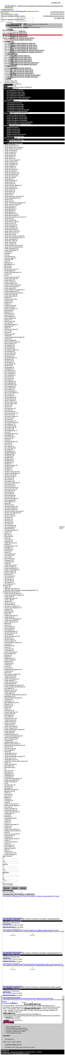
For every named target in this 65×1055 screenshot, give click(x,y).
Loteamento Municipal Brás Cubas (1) (15, 695)
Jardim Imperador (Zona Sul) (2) (14, 196)
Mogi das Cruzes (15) (10, 690)
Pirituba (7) (7, 304)
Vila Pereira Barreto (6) (11, 487)
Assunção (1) (8, 644)
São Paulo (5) (8, 772)
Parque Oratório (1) (10, 571)
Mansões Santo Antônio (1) (12, 744)
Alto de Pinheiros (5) (10, 54)
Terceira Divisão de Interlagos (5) (14, 337)
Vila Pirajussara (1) (9, 490)
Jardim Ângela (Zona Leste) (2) (13, 147)
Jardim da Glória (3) (10, 721)
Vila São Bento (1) (9, 750)
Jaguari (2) (7, 819)
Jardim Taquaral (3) (10, 242)
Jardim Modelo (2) (10, 212)
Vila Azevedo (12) (9, 354)
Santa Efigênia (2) (9, 316)
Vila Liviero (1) (8, 449)
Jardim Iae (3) (8, 195)
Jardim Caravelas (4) (10, 161)
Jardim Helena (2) (9, 191)
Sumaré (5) (7, 332)
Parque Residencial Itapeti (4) (13, 698)
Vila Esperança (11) (10, 408)
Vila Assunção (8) (9, 576)
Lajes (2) (7, 832)
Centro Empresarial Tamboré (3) (14, 595)
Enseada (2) (8, 816)
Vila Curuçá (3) (8, 577)
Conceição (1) (8, 668)
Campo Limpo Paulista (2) (12, 812)
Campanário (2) (9, 663)
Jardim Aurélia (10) (10, 153)
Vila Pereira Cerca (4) (10, 489)
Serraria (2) (7, 672)
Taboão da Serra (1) (10, 853)
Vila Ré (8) (7, 503)
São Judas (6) (8, 323)
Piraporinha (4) (8, 671)
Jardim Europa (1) (9, 182)
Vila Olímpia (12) (9, 478)
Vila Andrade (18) (9, 348)
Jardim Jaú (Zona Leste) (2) (12, 204)
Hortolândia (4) (8, 777)
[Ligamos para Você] (7, 10)
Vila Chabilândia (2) (10, 383)
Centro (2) (7, 823)
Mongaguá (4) (8, 788)
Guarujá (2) (7, 815)
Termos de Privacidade (7, 14)
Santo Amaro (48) (9, 321)
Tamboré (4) (8, 601)
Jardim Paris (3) (9, 218)
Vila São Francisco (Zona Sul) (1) (14, 511)
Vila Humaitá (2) (9, 582)
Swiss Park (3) (8, 747)
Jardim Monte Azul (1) (11, 214)
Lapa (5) (6, 255)
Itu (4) (6, 783)
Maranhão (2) (8, 263)
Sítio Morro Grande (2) (11, 329)
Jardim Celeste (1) (9, 166)
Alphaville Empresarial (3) (12, 592)
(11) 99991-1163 (55, 2)
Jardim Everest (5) (10, 184)
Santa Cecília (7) (9, 315)
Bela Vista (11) (8, 60)
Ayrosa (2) (7, 533)
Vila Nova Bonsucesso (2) (12, 636)
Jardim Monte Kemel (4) (11, 215)
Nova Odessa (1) (9, 846)
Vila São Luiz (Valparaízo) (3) (13, 607)
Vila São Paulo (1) (9, 835)
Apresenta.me (5, 1050)
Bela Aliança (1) (9, 59)
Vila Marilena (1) (9, 456)
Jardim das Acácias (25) (11, 172)
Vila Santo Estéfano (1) (11, 508)
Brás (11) (7, 66)
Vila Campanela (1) (10, 372)
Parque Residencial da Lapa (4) (13, 293)
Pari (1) (6, 275)
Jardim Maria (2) (9, 813)
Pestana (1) (7, 544)
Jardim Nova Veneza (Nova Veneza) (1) (16, 761)
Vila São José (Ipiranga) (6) (12, 513)
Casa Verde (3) (8, 78)
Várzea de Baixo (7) (10, 343)
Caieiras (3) (7, 799)
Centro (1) (7, 709)
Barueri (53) (8, 585)
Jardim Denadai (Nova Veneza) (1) (14, 756)
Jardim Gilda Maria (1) (10, 188)
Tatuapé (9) (7, 335)
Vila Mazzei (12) (9, 462)
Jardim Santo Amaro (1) (11, 233)
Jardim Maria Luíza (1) (11, 759)
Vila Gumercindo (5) (10, 427)
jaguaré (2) (7, 797)
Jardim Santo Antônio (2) (11, 829)
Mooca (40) (7, 267)
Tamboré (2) (8, 826)
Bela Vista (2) (8, 535)
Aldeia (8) (7, 587)
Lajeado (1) (7, 253)
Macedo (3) (7, 623)
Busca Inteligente (8, 30)
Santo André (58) (9, 558)
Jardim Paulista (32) (10, 220)
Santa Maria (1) (8, 549)
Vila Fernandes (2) (9, 411)
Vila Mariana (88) (9, 454)
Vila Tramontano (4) (10, 525)
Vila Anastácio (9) (9, 346)
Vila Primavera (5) (9, 497)
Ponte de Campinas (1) (11, 842)
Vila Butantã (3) (9, 369)
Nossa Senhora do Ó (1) (11, 269)
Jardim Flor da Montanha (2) (12, 619)
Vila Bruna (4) (8, 365)
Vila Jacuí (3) (8, 445)
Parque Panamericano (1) (11, 291)
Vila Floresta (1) (9, 579)
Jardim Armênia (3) (10, 691)
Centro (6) (7, 666)
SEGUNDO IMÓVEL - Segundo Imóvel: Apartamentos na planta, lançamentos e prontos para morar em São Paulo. (34, 6)
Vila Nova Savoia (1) (10, 476)
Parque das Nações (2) (11, 568)
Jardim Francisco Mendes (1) (13, 185)
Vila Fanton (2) (8, 410)
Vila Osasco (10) (9, 555)
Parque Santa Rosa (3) (11, 712)
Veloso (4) (7, 552)
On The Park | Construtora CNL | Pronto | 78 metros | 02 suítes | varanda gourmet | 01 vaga (32, 953)
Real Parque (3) (9, 310)
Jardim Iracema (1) (10, 723)
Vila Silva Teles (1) (9, 516)
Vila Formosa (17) (9, 414)
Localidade (6, 41)
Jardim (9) (7, 563)
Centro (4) (7, 793)
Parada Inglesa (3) (9, 271)
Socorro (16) (8, 331)
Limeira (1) (7, 843)
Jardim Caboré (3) (9, 158)
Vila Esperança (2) (9, 785)
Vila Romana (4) (9, 505)
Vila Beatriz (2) (8, 359)
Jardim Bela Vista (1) (10, 565)
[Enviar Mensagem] (33, 21)
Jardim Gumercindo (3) (11, 620)
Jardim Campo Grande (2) (12, 160)
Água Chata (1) (8, 612)
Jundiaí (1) (7, 840)
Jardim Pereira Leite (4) (11, 222)
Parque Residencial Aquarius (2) (14, 685)
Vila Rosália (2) (8, 638)
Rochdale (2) (8, 547)
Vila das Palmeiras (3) (10, 633)
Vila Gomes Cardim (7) (11, 416)
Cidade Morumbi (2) (10, 676)
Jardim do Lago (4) (10, 177)
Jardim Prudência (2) (10, 226)
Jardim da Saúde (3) (10, 171)
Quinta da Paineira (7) (10, 309)
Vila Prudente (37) (9, 502)
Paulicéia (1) (8, 655)
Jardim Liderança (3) (10, 206)
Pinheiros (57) (8, 302)
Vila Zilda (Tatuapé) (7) (11, 530)
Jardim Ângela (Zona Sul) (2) (13, 149)
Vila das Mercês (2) (10, 399)
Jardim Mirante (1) (9, 210)
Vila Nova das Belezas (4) (12, 473)
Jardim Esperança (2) (10, 598)
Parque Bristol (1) (9, 280)
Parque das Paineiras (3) (11, 286)
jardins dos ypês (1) (10, 848)
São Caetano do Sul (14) (11, 702)
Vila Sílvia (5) (8, 517)
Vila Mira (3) (8, 464)
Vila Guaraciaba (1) (10, 421)
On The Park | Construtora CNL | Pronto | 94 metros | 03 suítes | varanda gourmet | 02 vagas (31, 919)
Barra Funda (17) (9, 57)
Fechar (23, 888)
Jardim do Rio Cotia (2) (11, 804)
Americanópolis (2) (10, 55)
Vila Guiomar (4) (9, 581)
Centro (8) (7, 538)
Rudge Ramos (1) (9, 658)
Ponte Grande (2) (9, 626)
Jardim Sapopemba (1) (11, 239)
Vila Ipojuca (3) (8, 438)
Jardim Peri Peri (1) (10, 223)
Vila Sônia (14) (8, 519)
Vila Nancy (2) (8, 470)
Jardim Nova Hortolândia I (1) (13, 778)
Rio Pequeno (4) (9, 313)
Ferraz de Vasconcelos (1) (12, 834)
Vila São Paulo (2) (9, 514)
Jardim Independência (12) (12, 198)
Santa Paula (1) (8, 706)
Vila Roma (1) (8, 851)
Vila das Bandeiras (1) (10, 631)
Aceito (16, 14)
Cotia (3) (7, 802)
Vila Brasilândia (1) (9, 364)
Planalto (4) (7, 657)
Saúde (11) (7, 327)
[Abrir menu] (1, 82)
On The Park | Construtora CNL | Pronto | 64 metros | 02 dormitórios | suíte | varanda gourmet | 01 (32, 988)
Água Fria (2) (8, 47)
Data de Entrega (8, 884)
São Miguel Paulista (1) (11, 324)
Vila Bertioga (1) (9, 361)
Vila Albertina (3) (9, 345)
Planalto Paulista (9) (10, 305)
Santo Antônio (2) (9, 713)
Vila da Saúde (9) (9, 396)
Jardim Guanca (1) (9, 190)
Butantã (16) (8, 70)
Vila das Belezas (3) (10, 397)
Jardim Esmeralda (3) (10, 180)
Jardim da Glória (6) (10, 168)
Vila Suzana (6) (8, 522)
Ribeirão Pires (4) (9, 791)
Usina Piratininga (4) (10, 340)
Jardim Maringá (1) (10, 207)
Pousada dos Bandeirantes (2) (13, 736)
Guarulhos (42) (8, 611)
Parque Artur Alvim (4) (11, 278)
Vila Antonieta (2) (9, 351)
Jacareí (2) (7, 821)
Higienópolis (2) (9, 774)
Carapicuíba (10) (9, 732)
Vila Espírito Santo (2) (10, 810)
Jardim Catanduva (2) (10, 165)
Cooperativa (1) (9, 649)
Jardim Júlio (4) (9, 600)
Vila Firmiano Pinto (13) (11, 413)
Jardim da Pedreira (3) (11, 169)
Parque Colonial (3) (10, 282)
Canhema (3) (8, 664)
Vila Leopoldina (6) (10, 448)
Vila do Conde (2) (9, 603)
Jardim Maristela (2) (10, 209)
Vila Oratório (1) (9, 479)
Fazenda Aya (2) (9, 710)
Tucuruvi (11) (8, 339)
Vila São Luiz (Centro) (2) (12, 606)
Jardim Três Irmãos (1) (11, 726)
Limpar (14, 888)
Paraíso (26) (8, 274)
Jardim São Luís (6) (10, 234)
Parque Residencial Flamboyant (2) (14, 687)
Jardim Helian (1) (9, 193)
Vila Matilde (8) (8, 460)
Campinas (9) (8, 740)
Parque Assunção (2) (10, 728)
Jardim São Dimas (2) (10, 682)
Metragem (6, 872)
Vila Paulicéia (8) (9, 484)
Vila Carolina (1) (9, 377)
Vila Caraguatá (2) (9, 373)
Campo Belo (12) (9, 73)
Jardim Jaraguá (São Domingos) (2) (15, 203)
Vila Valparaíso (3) (9, 584)
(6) (5, 769)
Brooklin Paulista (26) (10, 68)
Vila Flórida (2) (8, 634)
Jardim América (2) (10, 677)
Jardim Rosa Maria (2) (11, 228)
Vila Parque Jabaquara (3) (12, 483)
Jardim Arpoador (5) (10, 152)
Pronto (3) (7, 40)
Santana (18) (8, 320)
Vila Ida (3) (7, 432)
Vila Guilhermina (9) (10, 426)
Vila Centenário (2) (10, 381)
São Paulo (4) (8, 794)
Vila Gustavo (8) (9, 429)
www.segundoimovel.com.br (20, 1053)
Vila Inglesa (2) (8, 435)
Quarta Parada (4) (9, 307)
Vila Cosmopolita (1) (10, 391)
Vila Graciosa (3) (9, 418)
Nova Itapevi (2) (9, 766)
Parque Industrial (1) (10, 683)
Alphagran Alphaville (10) (12, 589)
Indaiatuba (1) (8, 837)
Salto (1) (6, 850)
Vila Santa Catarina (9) (11, 506)
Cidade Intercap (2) (10, 720)
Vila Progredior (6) (10, 500)
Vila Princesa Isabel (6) (11, 498)
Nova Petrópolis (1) (10, 653)
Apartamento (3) (9, 36)
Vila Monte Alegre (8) (10, 465)
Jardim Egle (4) (9, 179)
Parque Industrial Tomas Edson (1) (14, 290)
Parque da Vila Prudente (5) (12, 285)
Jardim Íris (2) (8, 199)
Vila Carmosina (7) (9, 375)
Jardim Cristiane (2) (10, 566)
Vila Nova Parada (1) (10, 475)
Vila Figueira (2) (9, 715)
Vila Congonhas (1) (10, 386)
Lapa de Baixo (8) (9, 256)
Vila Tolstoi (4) (8, 524)
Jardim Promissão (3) (10, 225)
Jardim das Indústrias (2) (11, 679)
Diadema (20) (8, 661)
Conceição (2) (8, 539)
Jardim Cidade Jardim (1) (12, 838)
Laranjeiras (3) (8, 800)
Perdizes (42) (8, 301)
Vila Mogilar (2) (9, 701)
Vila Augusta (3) (9, 630)
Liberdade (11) (8, 259)
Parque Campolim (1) (10, 808)
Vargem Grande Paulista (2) (12, 831)
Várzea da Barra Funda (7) (12, 342)
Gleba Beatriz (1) (9, 845)
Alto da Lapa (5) (9, 51)
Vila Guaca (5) (8, 419)
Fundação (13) (8, 704)
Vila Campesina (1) (10, 554)
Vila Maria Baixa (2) (10, 452)
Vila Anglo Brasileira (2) (11, 350)
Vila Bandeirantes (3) (10, 358)
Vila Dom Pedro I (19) (10, 402)
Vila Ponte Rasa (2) (10, 495)
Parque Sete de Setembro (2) (13, 669)
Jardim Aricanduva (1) (11, 150)
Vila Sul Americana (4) (11, 739)
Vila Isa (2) (7, 440)
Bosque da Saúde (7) (10, 65)
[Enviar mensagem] (33, 18)
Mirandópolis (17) (9, 264)
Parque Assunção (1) (10, 854)
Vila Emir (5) (8, 407)
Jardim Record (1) (9, 725)
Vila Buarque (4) (9, 367)
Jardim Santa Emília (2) (11, 229)
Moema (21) (8, 266)
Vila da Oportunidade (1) (11, 737)
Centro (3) (7, 79)
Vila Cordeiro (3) (9, 389)
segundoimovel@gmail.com (13, 1044)
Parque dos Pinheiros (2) (11, 780)
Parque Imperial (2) (10, 288)
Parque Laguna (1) (9, 731)
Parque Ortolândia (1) (10, 782)
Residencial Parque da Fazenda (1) (14, 745)
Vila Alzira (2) (8, 574)
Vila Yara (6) (8, 557)
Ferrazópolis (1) (9, 650)
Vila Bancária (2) (9, 356)
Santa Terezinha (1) (10, 573)
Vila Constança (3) (9, 388)
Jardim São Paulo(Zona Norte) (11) (14, 237)
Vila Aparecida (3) (9, 767)
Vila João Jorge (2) (10, 748)
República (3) (8, 312)
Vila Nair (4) (7, 468)
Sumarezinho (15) (9, 334)
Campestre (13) (9, 560)
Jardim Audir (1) (9, 596)
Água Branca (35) (9, 46)
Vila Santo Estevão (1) (10, 509)
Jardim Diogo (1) (9, 617)
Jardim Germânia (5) (10, 187)
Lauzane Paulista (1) (10, 258)
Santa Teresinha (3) (10, 318)
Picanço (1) (7, 625)
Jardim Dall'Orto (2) (10, 755)
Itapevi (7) (7, 763)
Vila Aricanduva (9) (10, 353)
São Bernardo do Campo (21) (13, 642)
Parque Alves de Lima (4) (12, 277)
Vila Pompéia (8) (9, 494)
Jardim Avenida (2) (10, 155)
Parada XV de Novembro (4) (12, 272)
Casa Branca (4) (9, 562)
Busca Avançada (8, 890)
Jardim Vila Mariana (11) (11, 248)
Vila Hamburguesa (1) (10, 430)
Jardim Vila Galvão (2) (11, 622)
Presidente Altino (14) (10, 546)
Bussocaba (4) (8, 536)
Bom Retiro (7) (8, 63)
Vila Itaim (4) (8, 443)
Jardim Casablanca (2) (11, 163)
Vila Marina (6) (8, 457)
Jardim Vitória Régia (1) (11, 250)
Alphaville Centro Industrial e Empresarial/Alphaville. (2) (21, 590)
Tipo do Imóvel (7, 33)
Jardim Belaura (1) (9, 157)
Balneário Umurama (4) (11, 789)
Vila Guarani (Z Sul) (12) (11, 422)
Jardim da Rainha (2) (10, 764)
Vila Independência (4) (11, 433)
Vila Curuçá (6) (8, 770)
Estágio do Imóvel (8, 38)
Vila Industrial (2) (9, 688)
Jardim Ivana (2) (9, 201)
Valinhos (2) (7, 827)
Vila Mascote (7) (9, 459)
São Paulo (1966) (9, 43)
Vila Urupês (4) (8, 717)
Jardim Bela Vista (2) (10, 753)
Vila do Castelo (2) (10, 400)
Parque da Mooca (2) (10, 283)
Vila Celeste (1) (8, 380)
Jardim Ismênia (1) (9, 680)
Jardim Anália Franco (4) (11, 146)
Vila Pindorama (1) (9, 604)
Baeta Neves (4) (9, 645)
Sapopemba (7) (9, 326)
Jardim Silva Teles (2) (10, 240)
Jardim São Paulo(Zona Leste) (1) (14, 236)
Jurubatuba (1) (8, 252)
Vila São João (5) (9, 639)
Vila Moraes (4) (9, 467)
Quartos (5, 864)
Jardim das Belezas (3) (11, 734)
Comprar (6, 1020)
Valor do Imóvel (7, 856)
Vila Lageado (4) (9, 446)
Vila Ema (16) (8, 405)
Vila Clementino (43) (10, 384)
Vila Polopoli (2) (9, 492)
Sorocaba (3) (8, 807)
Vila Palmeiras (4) (9, 481)
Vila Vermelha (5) (9, 528)
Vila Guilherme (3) (9, 424)
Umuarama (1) (8, 551)
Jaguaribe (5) (8, 541)
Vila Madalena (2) (9, 451)
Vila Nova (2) (8, 786)
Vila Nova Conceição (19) (12, 471)
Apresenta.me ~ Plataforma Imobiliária (12, 1052)
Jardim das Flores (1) (10, 543)
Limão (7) (7, 261)
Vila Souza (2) (8, 520)
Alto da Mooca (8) (9, 52)
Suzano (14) (7, 707)
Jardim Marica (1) (9, 693)
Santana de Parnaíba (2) (11, 824)
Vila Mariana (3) (9, 775)
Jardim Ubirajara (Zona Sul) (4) (13, 245)
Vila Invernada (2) (9, 437)
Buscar (6, 888)
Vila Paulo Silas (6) (9, 486)
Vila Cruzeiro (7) (9, 394)
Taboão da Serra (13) (10, 718)
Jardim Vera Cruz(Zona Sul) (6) (13, 247)
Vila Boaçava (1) (9, 362)
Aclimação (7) (8, 44)
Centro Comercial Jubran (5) (13, 593)
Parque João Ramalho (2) (12, 570)
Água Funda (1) (8, 49)
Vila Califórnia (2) (9, 370)
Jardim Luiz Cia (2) (10, 758)
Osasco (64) (8, 532)
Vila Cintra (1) (8, 699)
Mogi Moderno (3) (9, 696)
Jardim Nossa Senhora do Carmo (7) (15, 217)
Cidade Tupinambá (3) (11, 615)
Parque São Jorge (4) (10, 294)
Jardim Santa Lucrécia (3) (12, 231)
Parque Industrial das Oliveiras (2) (14, 729)
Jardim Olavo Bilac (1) (11, 652)
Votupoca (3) (8, 609)
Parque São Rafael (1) (10, 296)
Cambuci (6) (8, 71)
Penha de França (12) (10, 299)
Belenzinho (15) (9, 62)
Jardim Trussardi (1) (10, 244)
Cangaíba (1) (8, 76)
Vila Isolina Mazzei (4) (11, 441)
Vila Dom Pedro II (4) (10, 403)
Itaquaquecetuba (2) (10, 818)
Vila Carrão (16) (9, 378)
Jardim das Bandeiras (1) (11, 174)
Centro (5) (7, 647)
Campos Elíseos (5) (10, 74)
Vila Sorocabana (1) (10, 641)
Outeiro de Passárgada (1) (12, 805)
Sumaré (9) (7, 751)
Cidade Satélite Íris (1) (11, 742)
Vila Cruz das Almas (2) (11, 392)
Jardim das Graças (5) (11, 176)
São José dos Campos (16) (12, 674)
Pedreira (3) (8, 297)
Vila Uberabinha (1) (10, 527)
